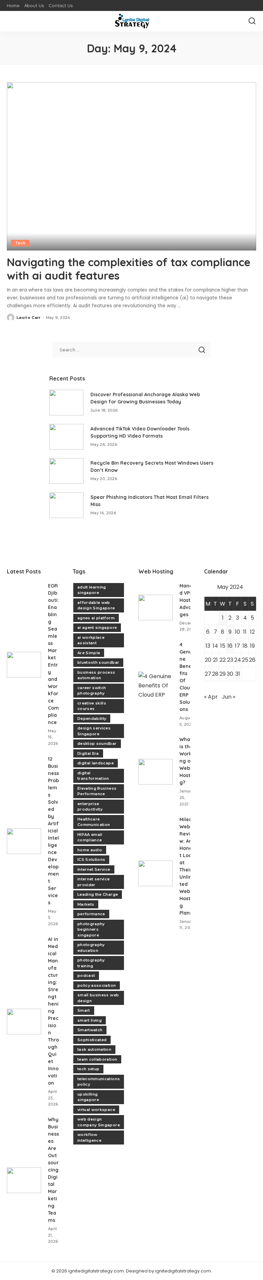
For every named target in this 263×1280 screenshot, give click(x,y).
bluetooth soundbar (98, 662)
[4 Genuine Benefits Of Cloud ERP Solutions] (155, 684)
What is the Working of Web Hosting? (187, 761)
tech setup (88, 1068)
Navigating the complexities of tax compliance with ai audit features (128, 268)
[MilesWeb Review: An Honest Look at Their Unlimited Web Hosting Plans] (155, 873)
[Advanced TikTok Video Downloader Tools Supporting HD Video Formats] (66, 437)
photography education (91, 947)
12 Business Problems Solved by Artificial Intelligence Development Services (53, 831)
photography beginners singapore (91, 929)
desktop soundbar (97, 743)
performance (91, 913)
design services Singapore (94, 731)
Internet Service (93, 869)
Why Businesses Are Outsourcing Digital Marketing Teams (53, 1169)
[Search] (252, 21)
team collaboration (97, 1059)
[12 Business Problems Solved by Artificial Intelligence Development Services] (24, 841)
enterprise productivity (89, 806)
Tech (20, 243)
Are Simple (88, 652)
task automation (94, 1049)
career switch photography (91, 690)
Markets (85, 904)
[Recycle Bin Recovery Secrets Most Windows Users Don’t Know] (66, 471)
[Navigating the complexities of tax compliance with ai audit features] (131, 166)
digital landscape (95, 763)
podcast (86, 975)
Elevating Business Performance (96, 791)
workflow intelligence (89, 1137)
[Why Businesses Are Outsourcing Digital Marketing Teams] (24, 1180)
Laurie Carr (28, 317)
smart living (89, 1020)
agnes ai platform (96, 618)
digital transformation (93, 776)
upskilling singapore (88, 1097)
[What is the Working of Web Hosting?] (155, 772)
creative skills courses (91, 706)
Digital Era (88, 753)
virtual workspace (96, 1109)
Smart (83, 1010)
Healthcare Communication (93, 822)
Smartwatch (89, 1029)
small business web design (98, 998)
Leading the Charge (97, 894)
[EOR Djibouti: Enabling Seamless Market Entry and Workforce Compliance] (24, 664)
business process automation (96, 675)
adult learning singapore (91, 590)
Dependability (91, 718)
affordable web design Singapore (96, 605)
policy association (96, 985)
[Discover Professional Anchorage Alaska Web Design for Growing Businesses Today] (66, 402)
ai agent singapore (97, 627)
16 (230, 646)
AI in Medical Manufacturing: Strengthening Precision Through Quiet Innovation (53, 1011)
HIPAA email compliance (89, 837)
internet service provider (93, 882)
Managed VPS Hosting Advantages (189, 600)
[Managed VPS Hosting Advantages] (155, 607)
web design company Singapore (98, 1122)
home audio (89, 850)
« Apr (211, 697)
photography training (91, 963)
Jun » (228, 697)
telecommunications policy (98, 1081)
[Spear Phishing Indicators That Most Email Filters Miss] (66, 505)
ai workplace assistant (90, 640)
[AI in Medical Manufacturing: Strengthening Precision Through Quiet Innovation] (24, 1021)
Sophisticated (92, 1039)
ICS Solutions (91, 859)
